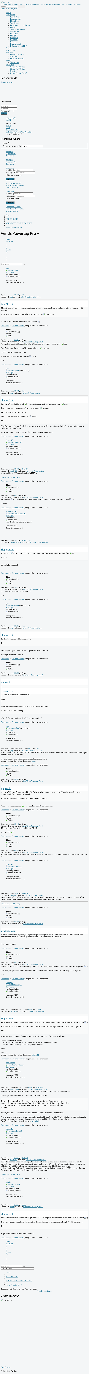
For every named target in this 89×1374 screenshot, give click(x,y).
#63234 (16, 626)
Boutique (9, 61)
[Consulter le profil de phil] (12, 270)
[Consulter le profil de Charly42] (14, 985)
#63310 (16, 1158)
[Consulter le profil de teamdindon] (15, 1065)
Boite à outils (10, 52)
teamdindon (10, 1063)
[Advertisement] (15, 90)
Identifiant (9, 170)
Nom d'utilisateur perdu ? (15, 185)
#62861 (16, 295)
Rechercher (10, 156)
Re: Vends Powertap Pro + (31, 297)
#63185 (16, 391)
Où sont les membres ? (18, 73)
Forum (8, 48)
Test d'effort (14, 23)
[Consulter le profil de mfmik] (13, 1184)
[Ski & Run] (7, 82)
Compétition (14, 31)
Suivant (8, 250)
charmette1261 (11, 511)
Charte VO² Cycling (17, 67)
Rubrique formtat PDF (18, 46)
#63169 (16, 340)
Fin (7, 252)
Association (10, 65)
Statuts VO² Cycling (17, 69)
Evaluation (14, 33)
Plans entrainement (17, 58)
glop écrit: (6, 682)
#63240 (16, 824)
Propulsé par (41, 1291)
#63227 (16, 495)
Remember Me (6, 111)
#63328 (16, 1205)
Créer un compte (12, 187)
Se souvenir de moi (15, 175)
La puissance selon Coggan (20, 25)
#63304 (30, 1087)
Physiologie (14, 21)
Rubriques (9, 152)
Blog (18, 477)
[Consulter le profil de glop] (12, 370)
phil (7, 268)
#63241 (16, 850)
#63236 (16, 673)
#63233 (16, 587)
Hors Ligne (10, 272)
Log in (4, 113)
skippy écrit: (7, 400)
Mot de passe (11, 172)
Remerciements (15, 44)
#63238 (16, 779)
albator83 (9, 440)
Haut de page (6, 1367)
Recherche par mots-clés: (12, 146)
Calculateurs (14, 56)
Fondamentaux (15, 19)
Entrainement (10, 15)
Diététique (14, 38)
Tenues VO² (14, 63)
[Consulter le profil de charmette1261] (16, 514)
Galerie (12, 477)
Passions (5, 477)
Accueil (8, 13)
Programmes (14, 27)
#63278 (16, 962)
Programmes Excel (17, 54)
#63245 (16, 893)
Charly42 (9, 983)
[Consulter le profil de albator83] (14, 442)
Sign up (8, 120)
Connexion (10, 179)
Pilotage (13, 36)
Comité (13, 71)
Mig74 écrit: (7, 304)
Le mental (13, 40)
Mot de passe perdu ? (13, 183)
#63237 (30, 748)
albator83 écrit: (8, 931)
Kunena (49, 1291)
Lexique (13, 42)
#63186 (16, 469)
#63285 (30, 1009)
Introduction (14, 17)
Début (8, 239)
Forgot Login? (11, 118)
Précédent (9, 241)
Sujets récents (11, 154)
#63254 (16, 922)
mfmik (8, 1182)
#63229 (16, 540)
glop (7, 368)
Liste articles (10, 50)
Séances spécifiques (17, 29)
